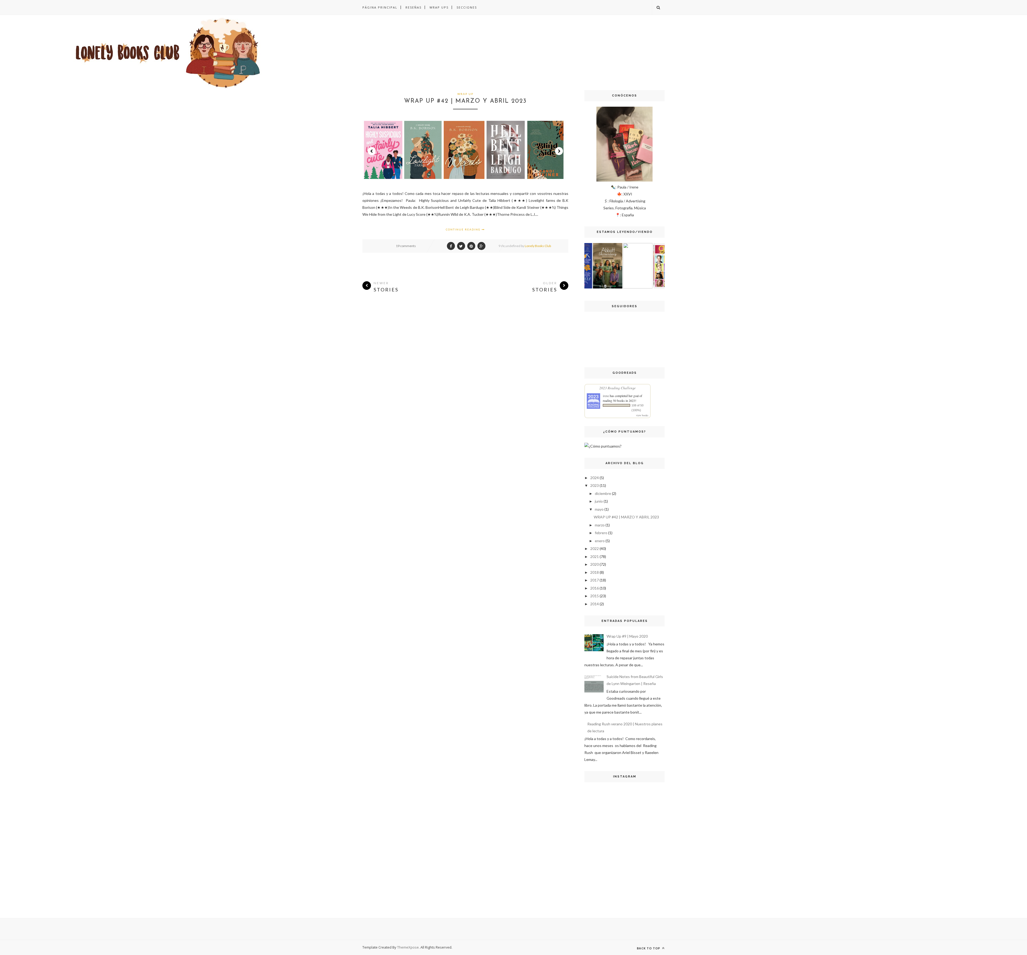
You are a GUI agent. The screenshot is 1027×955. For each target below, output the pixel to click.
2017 (594, 580)
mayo (599, 509)
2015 (594, 596)
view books (642, 415)
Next (559, 151)
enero (600, 540)
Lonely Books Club (538, 246)
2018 (594, 572)
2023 (594, 485)
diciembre (603, 493)
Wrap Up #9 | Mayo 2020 (627, 636)
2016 (594, 588)
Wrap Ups (439, 7)
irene (606, 396)
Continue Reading (464, 229)
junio (599, 501)
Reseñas (413, 7)
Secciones (467, 7)
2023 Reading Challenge (617, 388)
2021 (594, 556)
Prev (372, 151)
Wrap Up (465, 93)
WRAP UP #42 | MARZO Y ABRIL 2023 (465, 101)
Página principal (379, 7)
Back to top (649, 948)
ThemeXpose (408, 947)
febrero (601, 532)
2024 (594, 477)
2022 (594, 548)
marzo (600, 525)
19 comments (406, 246)
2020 (594, 564)
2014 (594, 604)
